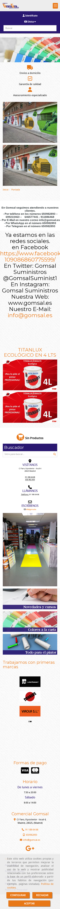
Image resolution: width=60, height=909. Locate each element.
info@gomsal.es (30, 315)
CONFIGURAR (18, 895)
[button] (30, 15)
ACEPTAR (29, 903)
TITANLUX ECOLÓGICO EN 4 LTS (30, 352)
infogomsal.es (31, 509)
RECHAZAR (42, 895)
